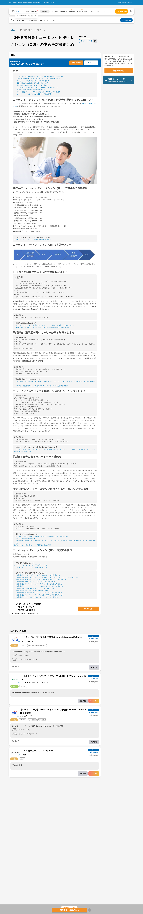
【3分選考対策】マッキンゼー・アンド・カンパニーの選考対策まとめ (37, 575)
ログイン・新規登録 (121, 11)
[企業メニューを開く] (15, 639)
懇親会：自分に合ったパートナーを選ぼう (31, 89)
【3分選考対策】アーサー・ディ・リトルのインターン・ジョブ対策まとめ (38, 586)
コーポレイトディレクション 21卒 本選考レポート (30, 565)
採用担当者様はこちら (124, 2)
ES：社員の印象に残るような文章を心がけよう (32, 83)
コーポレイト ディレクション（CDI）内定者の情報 (34, 94)
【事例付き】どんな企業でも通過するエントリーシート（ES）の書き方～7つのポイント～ (44, 325)
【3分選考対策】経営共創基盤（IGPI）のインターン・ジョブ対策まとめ (38, 593)
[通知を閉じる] (35, 16)
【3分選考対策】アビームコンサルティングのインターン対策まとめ (36, 597)
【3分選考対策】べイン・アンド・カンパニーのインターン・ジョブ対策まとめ (40, 579)
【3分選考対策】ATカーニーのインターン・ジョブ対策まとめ (34, 582)
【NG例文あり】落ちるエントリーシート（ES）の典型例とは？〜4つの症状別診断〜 (42, 327)
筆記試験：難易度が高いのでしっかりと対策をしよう (34, 85)
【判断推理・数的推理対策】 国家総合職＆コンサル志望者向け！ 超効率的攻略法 (41, 386)
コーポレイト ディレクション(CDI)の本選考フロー (33, 81)
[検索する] (130, 11)
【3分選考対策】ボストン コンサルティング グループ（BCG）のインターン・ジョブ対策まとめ (46, 577)
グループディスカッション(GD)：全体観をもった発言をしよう (37, 87)
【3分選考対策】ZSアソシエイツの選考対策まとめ (31, 590)
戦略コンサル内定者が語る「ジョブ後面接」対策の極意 (32, 545)
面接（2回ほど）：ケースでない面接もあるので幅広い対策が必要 (38, 92)
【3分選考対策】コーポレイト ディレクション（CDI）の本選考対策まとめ (38, 595)
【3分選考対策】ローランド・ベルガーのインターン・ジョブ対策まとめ (38, 584)
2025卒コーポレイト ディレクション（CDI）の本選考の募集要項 (38, 78)
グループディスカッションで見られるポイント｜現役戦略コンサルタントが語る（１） (42, 449)
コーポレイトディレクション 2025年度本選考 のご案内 (32, 239)
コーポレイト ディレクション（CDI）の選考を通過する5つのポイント (40, 76)
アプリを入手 (127, 20)
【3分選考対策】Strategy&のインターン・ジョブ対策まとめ (34, 588)
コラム (12, 30)
